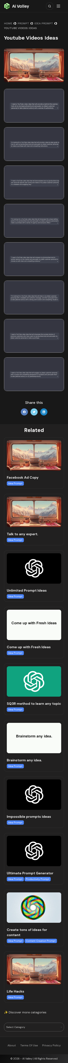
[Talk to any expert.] (34, 512)
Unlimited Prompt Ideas (27, 590)
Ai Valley (20, 6)
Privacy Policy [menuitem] (51, 1045)
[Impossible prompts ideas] (34, 794)
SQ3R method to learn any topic (34, 703)
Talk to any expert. (22, 534)
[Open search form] (49, 6)
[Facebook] (24, 411)
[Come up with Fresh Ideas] (34, 625)
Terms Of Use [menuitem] (29, 1045)
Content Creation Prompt (41, 940)
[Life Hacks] (34, 969)
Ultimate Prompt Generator (30, 873)
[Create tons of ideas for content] (34, 907)
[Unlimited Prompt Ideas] (34, 568)
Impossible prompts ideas (29, 816)
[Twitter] (34, 411)
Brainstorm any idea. (24, 760)
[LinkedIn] (43, 411)
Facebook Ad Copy (23, 477)
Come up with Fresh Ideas (29, 647)
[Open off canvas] (59, 6)
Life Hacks (15, 991)
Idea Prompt (15, 483)
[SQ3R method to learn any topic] (34, 681)
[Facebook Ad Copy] (34, 455)
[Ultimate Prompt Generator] (34, 851)
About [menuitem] (11, 1045)
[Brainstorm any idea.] (34, 738)
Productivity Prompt (37, 879)
